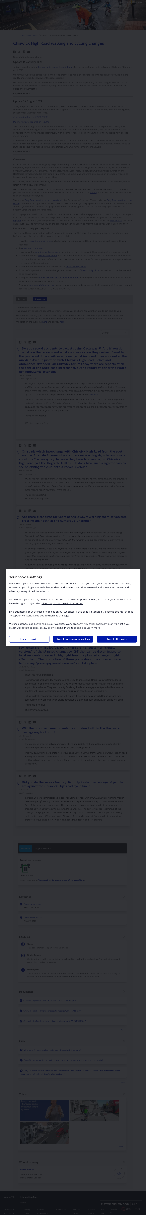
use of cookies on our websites (56, 611)
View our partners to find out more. (62, 603)
